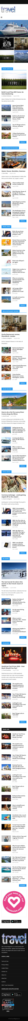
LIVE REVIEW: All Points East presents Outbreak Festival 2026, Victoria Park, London (7, 46)
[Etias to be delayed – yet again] (6, 263)
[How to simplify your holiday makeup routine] (6, 807)
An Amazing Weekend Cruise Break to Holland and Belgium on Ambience (14, 34)
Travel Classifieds (7, 670)
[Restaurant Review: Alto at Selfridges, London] (6, 350)
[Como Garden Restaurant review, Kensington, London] (6, 377)
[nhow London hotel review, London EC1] (6, 185)
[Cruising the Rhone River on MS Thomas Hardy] (6, 440)
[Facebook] (6, 2)
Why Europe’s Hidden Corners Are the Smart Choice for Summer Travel (19, 848)
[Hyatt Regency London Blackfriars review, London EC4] (6, 204)
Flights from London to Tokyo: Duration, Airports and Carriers (19, 270)
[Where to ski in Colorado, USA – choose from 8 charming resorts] (6, 620)
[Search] (26, 17)
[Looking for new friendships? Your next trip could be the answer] (6, 705)
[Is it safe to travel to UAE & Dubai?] (6, 299)
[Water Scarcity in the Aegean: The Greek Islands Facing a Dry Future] (6, 253)
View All (23, 142)
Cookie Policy (5, 968)
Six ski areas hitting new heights (18, 610)
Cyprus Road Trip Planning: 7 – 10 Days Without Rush (18, 878)
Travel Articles (7, 69)
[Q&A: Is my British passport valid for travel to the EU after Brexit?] (6, 545)
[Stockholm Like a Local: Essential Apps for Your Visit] (6, 817)
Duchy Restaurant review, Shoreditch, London (21, 47)
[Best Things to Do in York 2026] (6, 716)
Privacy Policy (5, 964)
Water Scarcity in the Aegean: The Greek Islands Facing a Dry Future (18, 253)
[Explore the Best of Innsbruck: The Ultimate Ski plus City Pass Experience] (6, 601)
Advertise (4, 978)
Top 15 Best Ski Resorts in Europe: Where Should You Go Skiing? (19, 695)
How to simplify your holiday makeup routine (18, 806)
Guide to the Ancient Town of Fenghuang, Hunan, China (18, 117)
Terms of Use (5, 961)
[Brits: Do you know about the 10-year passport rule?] (6, 234)
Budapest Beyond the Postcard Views (18, 796)
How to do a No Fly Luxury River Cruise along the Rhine (13, 413)
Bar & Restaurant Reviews (11, 311)
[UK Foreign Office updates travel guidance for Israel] (6, 291)
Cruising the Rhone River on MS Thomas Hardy (18, 439)
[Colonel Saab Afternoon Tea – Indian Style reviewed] (6, 368)
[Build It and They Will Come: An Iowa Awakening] (14, 81)
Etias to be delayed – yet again (18, 261)
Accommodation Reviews (10, 148)
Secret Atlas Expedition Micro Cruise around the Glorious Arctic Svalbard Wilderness (19, 458)
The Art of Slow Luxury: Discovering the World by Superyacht (19, 868)
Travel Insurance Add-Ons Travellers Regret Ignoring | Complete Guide (18, 827)
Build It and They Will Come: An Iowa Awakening (7, 60)
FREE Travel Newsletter (8, 985)
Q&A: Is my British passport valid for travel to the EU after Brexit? (18, 545)
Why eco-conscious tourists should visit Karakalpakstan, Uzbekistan (18, 280)
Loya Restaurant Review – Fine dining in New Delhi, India (19, 358)
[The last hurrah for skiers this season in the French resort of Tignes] (14, 571)
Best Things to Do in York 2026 (18, 714)
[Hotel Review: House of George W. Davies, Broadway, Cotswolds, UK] (6, 194)
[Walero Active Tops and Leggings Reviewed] (6, 838)
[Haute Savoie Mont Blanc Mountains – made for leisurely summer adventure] (6, 108)
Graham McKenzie (7, 96)
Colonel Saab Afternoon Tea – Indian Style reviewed (19, 367)
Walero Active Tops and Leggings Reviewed (19, 837)
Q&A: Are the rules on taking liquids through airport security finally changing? (19, 523)
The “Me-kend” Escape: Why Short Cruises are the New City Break (19, 858)
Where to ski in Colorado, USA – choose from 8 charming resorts (19, 620)
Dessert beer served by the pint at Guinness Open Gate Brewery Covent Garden (19, 242)
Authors (4, 981)
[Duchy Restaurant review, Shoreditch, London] (21, 43)
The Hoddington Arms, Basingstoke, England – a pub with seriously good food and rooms (19, 213)
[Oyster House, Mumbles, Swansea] (14, 160)
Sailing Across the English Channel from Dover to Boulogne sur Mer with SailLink (18, 430)
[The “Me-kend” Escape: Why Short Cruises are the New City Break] (6, 859)
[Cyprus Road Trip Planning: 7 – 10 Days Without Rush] (6, 879)
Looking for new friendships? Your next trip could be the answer (19, 705)
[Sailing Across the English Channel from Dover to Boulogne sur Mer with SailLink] (6, 430)
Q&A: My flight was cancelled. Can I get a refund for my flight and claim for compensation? (18, 534)
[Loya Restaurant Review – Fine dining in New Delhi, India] (6, 359)
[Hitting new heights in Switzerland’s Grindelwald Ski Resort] (6, 631)
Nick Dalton (5, 587)
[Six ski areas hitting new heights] (6, 612)
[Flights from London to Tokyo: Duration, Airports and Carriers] (6, 271)
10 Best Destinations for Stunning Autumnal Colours (19, 135)
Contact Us (4, 971)
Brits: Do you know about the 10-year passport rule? (17, 233)
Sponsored (6, 643)
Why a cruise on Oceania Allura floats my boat (18, 448)
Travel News (6, 226)
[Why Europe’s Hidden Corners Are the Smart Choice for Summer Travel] (6, 848)
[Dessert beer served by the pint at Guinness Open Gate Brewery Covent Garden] (6, 242)
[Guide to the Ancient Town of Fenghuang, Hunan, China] (6, 118)
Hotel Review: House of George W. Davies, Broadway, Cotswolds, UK (19, 194)
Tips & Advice (6, 472)
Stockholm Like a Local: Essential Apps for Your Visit (19, 816)
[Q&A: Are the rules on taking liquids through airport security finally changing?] (6, 523)
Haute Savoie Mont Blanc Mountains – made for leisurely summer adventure (21, 59)
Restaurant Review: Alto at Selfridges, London (18, 349)
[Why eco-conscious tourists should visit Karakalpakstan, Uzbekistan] (6, 280)
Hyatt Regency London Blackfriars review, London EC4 (19, 203)
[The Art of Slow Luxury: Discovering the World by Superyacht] (6, 869)
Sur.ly (10, 1008)
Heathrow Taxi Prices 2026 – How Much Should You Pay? (13, 667)
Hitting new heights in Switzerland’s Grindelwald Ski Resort (19, 630)
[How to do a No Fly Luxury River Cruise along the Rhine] (14, 401)
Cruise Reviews (7, 389)
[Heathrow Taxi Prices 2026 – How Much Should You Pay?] (14, 655)
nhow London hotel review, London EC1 (18, 183)
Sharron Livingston (7, 338)
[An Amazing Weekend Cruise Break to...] (14, 28)
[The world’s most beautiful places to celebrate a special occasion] (6, 686)
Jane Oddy (5, 173)
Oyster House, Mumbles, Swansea (13, 171)
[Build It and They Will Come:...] (7, 56)
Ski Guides (6, 558)
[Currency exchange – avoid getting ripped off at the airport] (14, 484)
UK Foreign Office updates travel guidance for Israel (17, 290)
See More (22, 885)
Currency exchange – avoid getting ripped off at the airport (14, 496)
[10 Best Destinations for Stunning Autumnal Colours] (6, 136)
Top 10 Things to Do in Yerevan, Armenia (18, 125)
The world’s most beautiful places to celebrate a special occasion (18, 686)
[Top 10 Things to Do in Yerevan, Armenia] (6, 127)
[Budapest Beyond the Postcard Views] (6, 798)
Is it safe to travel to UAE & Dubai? (18, 297)
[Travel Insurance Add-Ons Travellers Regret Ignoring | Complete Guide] (6, 827)
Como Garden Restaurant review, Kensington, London (18, 376)
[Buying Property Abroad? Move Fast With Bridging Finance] (6, 767)
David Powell (6, 416)
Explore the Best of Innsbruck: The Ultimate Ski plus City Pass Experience (18, 601)
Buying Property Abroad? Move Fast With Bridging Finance (18, 766)
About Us (4, 975)
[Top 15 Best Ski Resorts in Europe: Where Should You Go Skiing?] (6, 696)
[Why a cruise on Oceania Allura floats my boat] (6, 449)
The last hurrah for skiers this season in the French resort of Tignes (12, 583)
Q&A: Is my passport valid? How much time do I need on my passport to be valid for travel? (19, 511)
